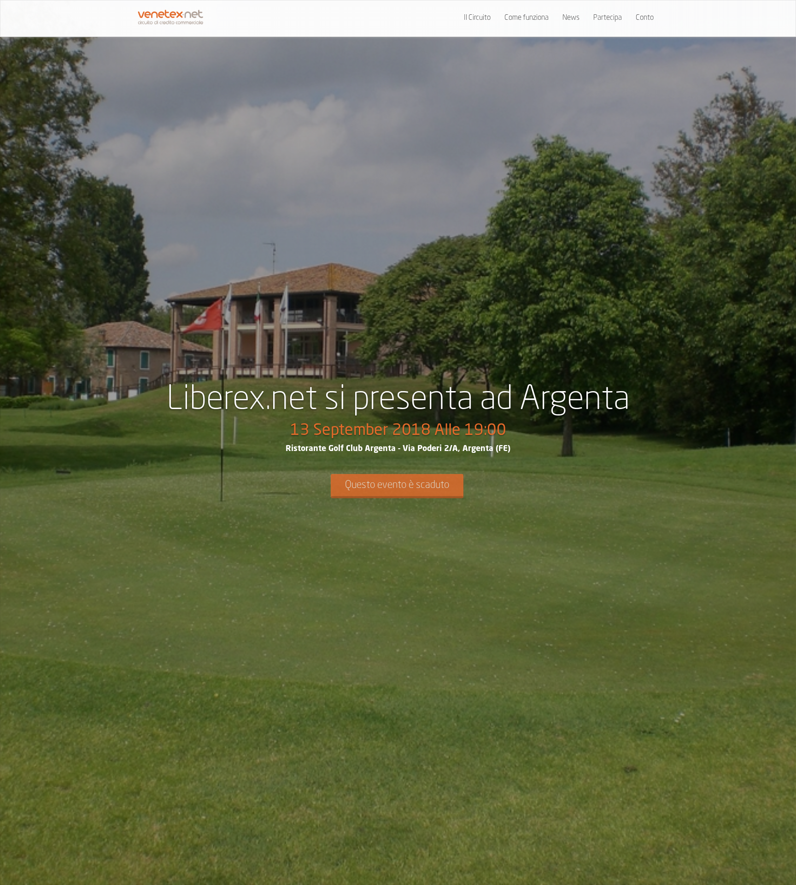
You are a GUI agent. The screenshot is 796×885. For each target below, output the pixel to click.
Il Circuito (477, 18)
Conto (645, 18)
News (570, 18)
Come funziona (526, 18)
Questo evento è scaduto (397, 485)
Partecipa (607, 18)
